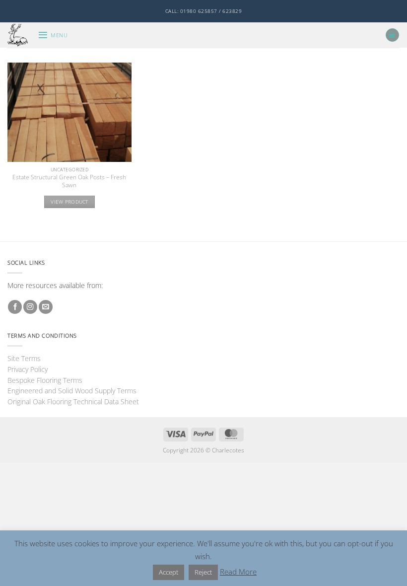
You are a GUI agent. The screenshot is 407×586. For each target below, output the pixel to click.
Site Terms (24, 358)
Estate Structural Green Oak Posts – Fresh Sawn (69, 181)
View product (69, 202)
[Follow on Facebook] (15, 307)
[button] (53, 35)
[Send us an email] (46, 307)
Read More (238, 572)
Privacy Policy (27, 369)
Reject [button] (203, 572)
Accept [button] (168, 572)
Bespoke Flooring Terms (44, 380)
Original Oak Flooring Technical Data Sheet (73, 401)
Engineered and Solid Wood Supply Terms (71, 390)
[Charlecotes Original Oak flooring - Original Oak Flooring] (18, 35)
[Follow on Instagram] (30, 307)
